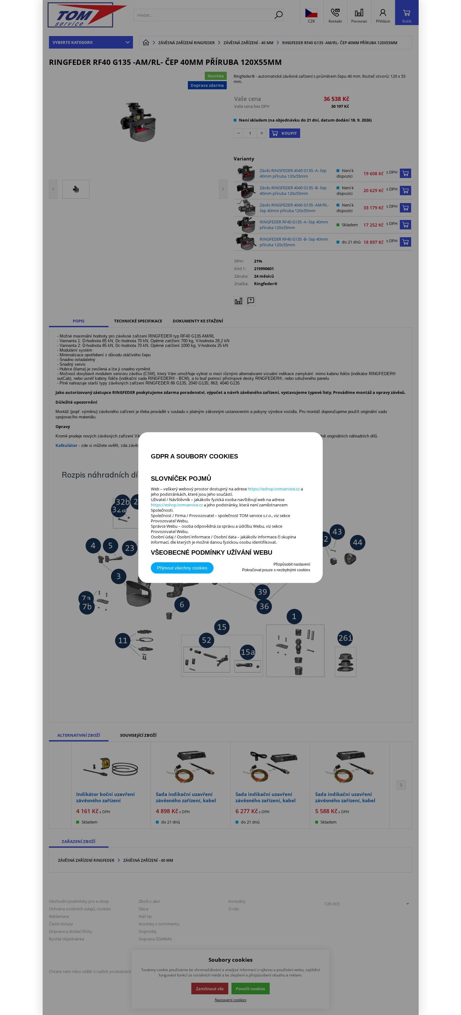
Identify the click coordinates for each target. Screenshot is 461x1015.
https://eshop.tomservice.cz (274, 489)
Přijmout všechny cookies (182, 567)
